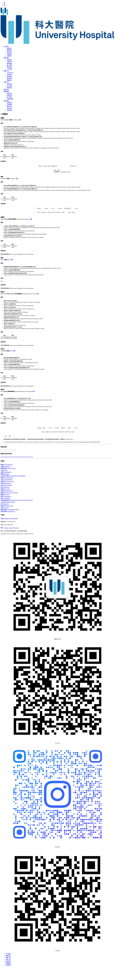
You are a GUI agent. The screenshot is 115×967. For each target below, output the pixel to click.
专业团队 (9, 84)
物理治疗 (9, 80)
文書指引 (9, 55)
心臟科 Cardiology (5, 466)
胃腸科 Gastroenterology (7, 477)
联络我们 (9, 50)
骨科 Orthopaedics (5, 498)
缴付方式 (9, 106)
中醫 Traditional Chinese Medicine (9, 518)
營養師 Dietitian (5, 474)
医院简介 (9, 48)
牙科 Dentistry (4, 470)
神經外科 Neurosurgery (7, 490)
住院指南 (6, 100)
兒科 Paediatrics (5, 504)
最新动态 (6, 57)
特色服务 (9, 87)
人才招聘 (9, 69)
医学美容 (9, 78)
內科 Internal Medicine (6, 485)
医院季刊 (9, 67)
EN (4, 5)
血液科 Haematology (6, 483)
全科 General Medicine (6, 479)
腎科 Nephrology (5, 487)
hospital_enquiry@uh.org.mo (11, 528)
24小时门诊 (10, 72)
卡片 (20, 119)
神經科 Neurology (5, 489)
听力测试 (9, 97)
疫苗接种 (9, 95)
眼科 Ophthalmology (6, 496)
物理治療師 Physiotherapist (8, 511)
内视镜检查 (10, 99)
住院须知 (9, 104)
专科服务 (9, 74)
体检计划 (9, 93)
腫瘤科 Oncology (5, 494)
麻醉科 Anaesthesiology (7, 464)
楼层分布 (9, 52)
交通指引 (9, 54)
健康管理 (6, 91)
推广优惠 (9, 65)
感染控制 (9, 110)
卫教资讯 (9, 61)
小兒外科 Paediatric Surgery (8, 502)
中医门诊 (6, 82)
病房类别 (9, 102)
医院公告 (9, 59)
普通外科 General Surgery (7, 481)
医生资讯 (6, 89)
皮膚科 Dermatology (6, 472)
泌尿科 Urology (5, 507)
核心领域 (9, 85)
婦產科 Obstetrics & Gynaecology (9, 492)
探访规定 (9, 108)
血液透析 (9, 76)
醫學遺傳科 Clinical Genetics (8, 468)
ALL (32, 457)
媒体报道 (9, 63)
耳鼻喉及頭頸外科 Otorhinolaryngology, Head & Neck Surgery (17, 500)
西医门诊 (6, 70)
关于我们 (6, 46)
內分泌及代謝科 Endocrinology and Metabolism (13, 475)
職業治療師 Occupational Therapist (10, 509)
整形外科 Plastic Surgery (7, 505)
